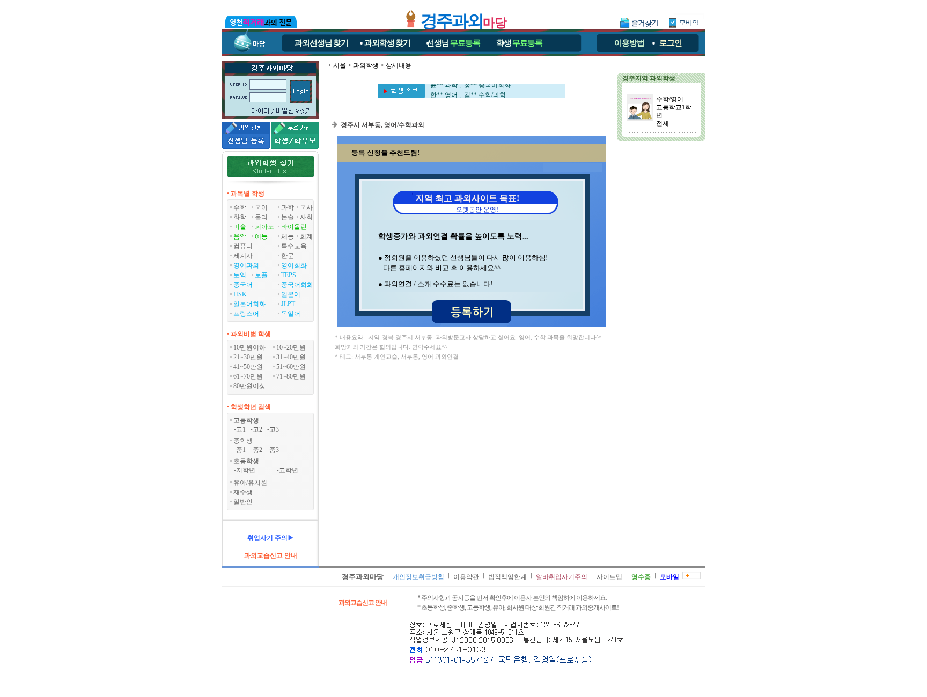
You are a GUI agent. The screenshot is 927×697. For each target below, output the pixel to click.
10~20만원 (291, 347)
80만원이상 (249, 386)
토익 (239, 275)
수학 (239, 207)
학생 (519, 43)
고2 (257, 429)
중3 (274, 450)
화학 (239, 217)
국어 (261, 207)
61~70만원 (248, 376)
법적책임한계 (507, 577)
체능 (287, 236)
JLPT (288, 304)
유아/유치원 (250, 482)
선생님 (453, 43)
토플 (261, 275)
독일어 (290, 313)
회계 (306, 236)
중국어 (243, 284)
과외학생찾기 (387, 43)
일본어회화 (249, 304)
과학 (287, 207)
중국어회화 (297, 284)
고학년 (288, 470)
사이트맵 (609, 577)
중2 (257, 450)
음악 (239, 236)
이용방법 (629, 43)
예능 (261, 236)
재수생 (243, 492)
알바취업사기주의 (561, 577)
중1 (241, 450)
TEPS (288, 275)
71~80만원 (291, 376)
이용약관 (466, 577)
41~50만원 (248, 366)
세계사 (243, 255)
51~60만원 (291, 366)
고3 (274, 429)
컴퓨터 (243, 246)
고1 (241, 429)
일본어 (290, 294)
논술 (287, 217)
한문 (287, 255)
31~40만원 (291, 357)
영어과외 (246, 265)
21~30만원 (248, 357)
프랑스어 (246, 313)
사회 (306, 217)
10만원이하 (249, 347)
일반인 (243, 502)
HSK (240, 294)
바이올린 (294, 227)
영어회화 (294, 265)
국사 (306, 207)
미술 (239, 227)
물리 (261, 217)
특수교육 (294, 246)
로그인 (670, 43)
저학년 (245, 470)
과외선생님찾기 (321, 43)
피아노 (264, 227)
